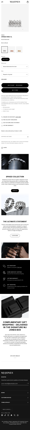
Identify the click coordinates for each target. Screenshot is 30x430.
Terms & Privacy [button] (5, 402)
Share (5, 147)
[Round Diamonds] (5, 50)
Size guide (3, 79)
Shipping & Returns (6, 136)
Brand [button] (3, 392)
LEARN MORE (15, 235)
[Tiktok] (5, 415)
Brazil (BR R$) (6, 409)
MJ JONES (4, 412)
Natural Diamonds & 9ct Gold (9, 66)
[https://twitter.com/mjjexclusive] (14, 415)
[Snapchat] (11, 415)
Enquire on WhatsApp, (12, 117)
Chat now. (19, 267)
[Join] (27, 383)
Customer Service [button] (6, 397)
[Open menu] (3, 2)
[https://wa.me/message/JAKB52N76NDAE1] (17, 415)
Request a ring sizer (7, 74)
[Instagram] (8, 415)
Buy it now (15, 90)
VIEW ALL (15, 190)
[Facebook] (2, 415)
